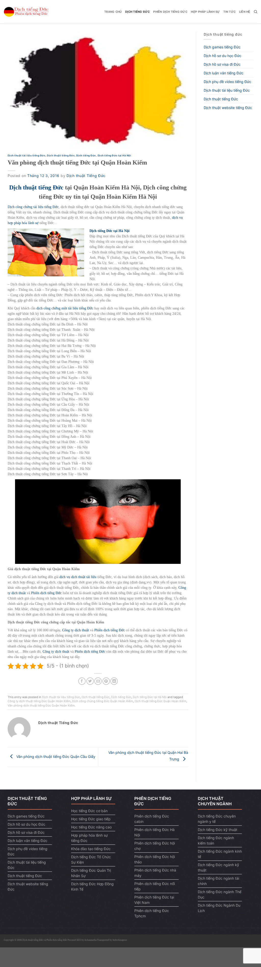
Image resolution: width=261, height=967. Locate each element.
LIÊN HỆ (244, 11)
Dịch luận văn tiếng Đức (223, 73)
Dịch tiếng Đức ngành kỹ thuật (218, 867)
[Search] (255, 11)
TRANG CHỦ (113, 11)
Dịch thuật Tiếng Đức (86, 175)
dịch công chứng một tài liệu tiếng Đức (64, 308)
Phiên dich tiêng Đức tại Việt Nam (154, 900)
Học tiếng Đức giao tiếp (91, 819)
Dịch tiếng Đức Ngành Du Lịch (219, 908)
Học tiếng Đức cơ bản (89, 811)
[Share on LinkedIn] (114, 681)
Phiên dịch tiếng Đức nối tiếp (154, 886)
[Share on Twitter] (90, 681)
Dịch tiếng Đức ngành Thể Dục (219, 894)
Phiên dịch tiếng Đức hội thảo (154, 859)
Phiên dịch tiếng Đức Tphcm (151, 913)
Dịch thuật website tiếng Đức (228, 107)
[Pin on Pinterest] (106, 681)
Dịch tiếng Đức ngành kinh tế (220, 854)
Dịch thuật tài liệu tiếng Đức (26, 155)
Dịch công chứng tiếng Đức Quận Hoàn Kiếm (102, 701)
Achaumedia (90, 940)
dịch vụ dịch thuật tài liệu (77, 577)
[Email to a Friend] (98, 681)
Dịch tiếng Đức (137, 11)
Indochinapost (120, 940)
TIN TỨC (229, 11)
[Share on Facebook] (82, 681)
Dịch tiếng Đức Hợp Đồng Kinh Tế (92, 886)
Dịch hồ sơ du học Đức (222, 55)
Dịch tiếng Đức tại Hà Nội (114, 155)
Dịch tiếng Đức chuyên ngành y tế (217, 819)
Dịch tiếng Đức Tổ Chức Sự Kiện (91, 859)
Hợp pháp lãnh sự (205, 11)
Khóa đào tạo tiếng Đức (91, 849)
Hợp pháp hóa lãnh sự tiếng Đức (89, 838)
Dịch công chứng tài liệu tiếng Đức (33, 207)
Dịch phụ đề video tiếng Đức (227, 81)
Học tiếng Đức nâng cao (91, 827)
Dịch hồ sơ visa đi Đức (222, 64)
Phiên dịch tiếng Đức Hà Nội (154, 832)
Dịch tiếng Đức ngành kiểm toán (216, 840)
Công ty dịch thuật (75, 630)
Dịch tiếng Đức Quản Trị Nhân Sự (91, 873)
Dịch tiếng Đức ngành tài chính (218, 881)
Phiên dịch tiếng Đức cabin (151, 819)
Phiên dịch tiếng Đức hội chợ (154, 846)
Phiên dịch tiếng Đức (170, 11)
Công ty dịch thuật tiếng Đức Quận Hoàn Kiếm (39, 701)
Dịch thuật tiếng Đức (61, 155)
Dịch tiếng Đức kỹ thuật (217, 829)
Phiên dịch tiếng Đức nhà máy (155, 873)
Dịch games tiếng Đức (222, 47)
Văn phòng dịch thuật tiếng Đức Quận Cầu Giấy (55, 756)
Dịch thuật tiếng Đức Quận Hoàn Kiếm (160, 701)
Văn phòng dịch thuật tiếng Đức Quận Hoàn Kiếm (41, 705)
